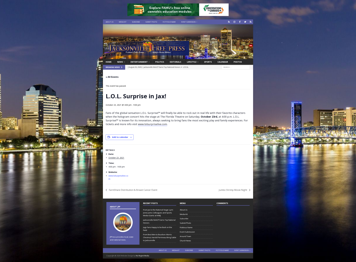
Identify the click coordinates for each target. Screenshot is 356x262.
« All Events (112, 76)
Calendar (222, 62)
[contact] (229, 21)
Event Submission (188, 22)
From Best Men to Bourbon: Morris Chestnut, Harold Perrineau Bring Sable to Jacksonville (159, 237)
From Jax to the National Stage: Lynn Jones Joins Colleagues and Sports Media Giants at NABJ (158, 213)
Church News (185, 240)
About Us (109, 22)
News (120, 62)
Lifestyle (191, 62)
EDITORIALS (175, 62)
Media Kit (122, 22)
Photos (238, 62)
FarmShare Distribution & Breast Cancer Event (132, 189)
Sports (208, 62)
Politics (159, 62)
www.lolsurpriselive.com (152, 124)
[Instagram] (234, 21)
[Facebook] (239, 21)
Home (109, 62)
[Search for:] (236, 67)
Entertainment (139, 62)
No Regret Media (142, 256)
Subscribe (136, 22)
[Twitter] (245, 21)
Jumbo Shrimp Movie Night (233, 189)
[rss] (250, 21)
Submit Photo (151, 22)
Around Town (185, 236)
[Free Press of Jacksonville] (178, 57)
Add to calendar (120, 137)
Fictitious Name (169, 22)
